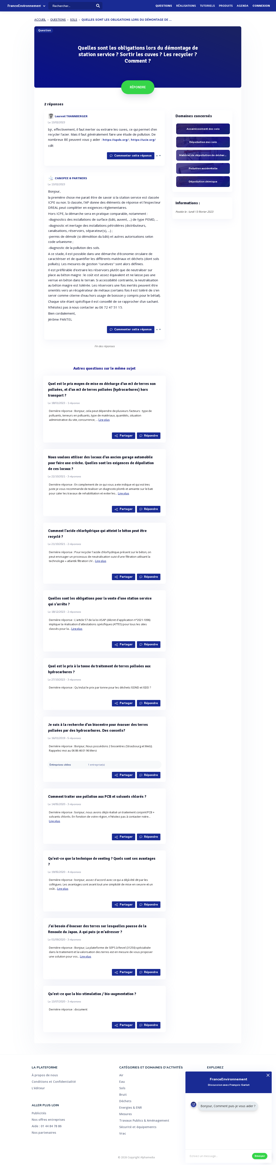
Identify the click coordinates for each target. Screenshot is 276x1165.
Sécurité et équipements (137, 1127)
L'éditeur (38, 1088)
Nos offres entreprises (48, 1120)
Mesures (125, 1114)
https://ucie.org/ (143, 140)
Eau (122, 1082)
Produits (226, 6)
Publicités (39, 1113)
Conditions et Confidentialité (54, 1082)
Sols (122, 1088)
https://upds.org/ (116, 140)
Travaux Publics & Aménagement (144, 1120)
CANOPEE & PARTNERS (71, 178)
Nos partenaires (44, 1132)
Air (121, 1075)
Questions (163, 6)
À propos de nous (45, 1075)
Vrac (122, 1133)
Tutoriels (207, 6)
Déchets (125, 1101)
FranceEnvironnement (24, 6)
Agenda (242, 6)
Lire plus (104, 420)
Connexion (261, 6)
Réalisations (186, 6)
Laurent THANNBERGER (71, 116)
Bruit (123, 1094)
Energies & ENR (130, 1107)
